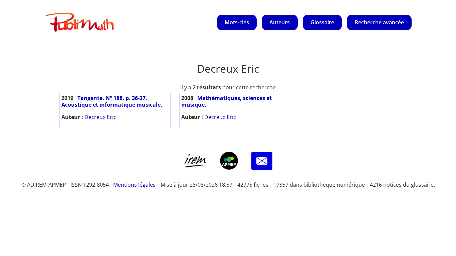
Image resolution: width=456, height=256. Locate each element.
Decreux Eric (100, 117)
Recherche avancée (379, 22)
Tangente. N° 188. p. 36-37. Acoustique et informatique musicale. (111, 101)
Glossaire (322, 22)
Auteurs (279, 22)
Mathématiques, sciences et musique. (226, 101)
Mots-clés (237, 22)
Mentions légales (134, 184)
